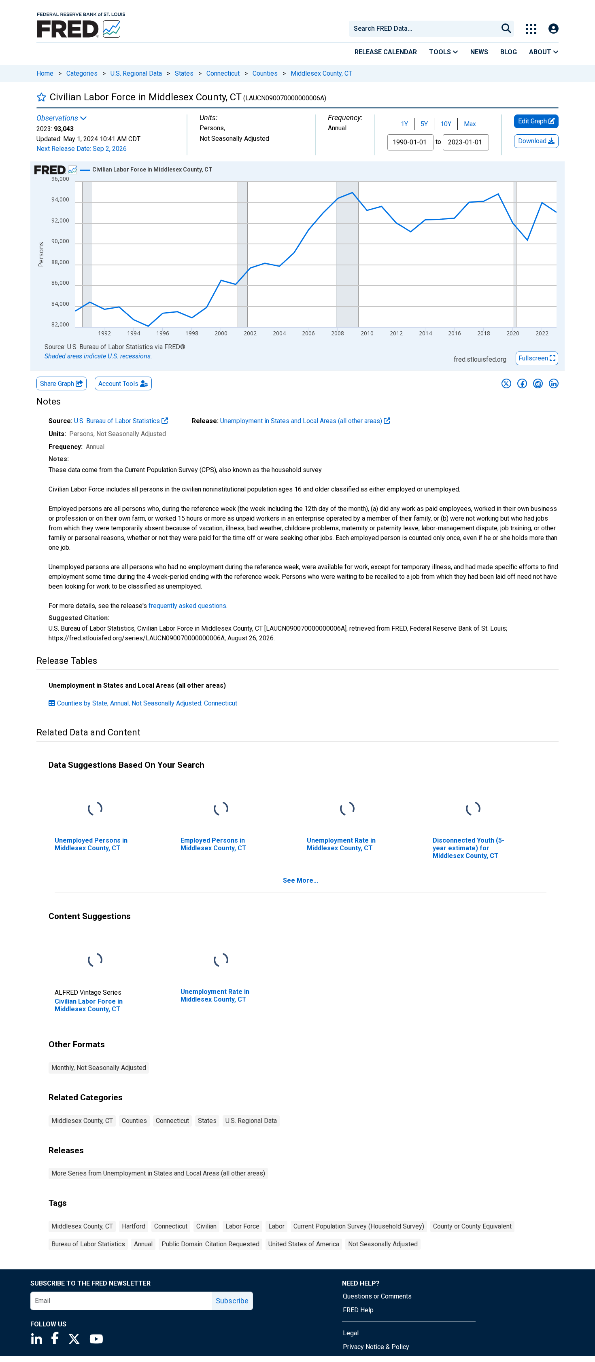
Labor (276, 1226)
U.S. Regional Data (136, 73)
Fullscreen (534, 358)
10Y (445, 124)
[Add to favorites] (41, 97)
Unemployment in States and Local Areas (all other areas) (302, 421)
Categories (82, 73)
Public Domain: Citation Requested (210, 1244)
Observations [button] (58, 118)
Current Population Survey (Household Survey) (358, 1226)
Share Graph (58, 384)
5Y (424, 124)
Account (118, 384)
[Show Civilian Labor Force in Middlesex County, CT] (152, 169)
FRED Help (358, 1310)
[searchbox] (425, 29)
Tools (441, 52)
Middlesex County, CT (321, 73)
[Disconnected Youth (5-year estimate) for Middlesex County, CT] (473, 809)
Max (470, 124)
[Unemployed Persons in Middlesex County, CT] (95, 809)
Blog (508, 52)
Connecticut (223, 73)
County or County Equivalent (472, 1226)
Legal (351, 1333)
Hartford (133, 1226)
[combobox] (423, 29)
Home (44, 73)
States (184, 73)
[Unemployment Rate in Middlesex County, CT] (347, 809)
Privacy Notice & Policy (376, 1347)
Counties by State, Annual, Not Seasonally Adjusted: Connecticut (147, 703)
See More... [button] (300, 880)
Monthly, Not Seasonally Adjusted (98, 1068)
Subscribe (232, 1300)
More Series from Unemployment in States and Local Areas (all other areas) (158, 1173)
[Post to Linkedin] (554, 383)
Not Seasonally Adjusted (383, 1244)
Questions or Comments (377, 1296)
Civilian (206, 1226)
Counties (265, 73)
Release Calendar (386, 52)
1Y (404, 124)
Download (533, 141)
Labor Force (242, 1226)
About (541, 52)
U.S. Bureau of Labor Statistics (118, 421)
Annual (143, 1244)
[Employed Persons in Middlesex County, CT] (221, 809)
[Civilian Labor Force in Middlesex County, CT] (95, 960)
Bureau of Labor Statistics (88, 1244)
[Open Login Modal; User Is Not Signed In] (553, 29)
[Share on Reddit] (538, 383)
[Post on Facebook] (522, 383)
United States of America (303, 1244)
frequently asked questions (187, 606)
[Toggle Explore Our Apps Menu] (531, 29)
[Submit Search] (506, 29)
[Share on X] (506, 383)
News (479, 52)
